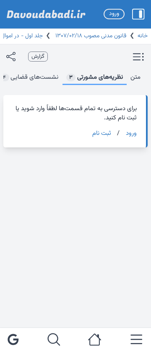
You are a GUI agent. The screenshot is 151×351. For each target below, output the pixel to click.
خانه (143, 36)
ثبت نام (101, 133)
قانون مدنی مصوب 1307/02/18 (90, 36)
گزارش (37, 56)
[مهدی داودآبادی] (46, 14)
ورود (114, 13)
